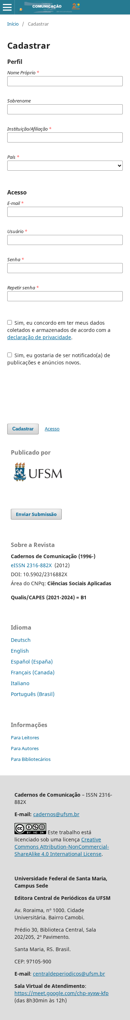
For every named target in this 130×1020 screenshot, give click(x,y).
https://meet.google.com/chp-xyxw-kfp (61, 993)
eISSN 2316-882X (31, 565)
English (20, 650)
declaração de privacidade (39, 337)
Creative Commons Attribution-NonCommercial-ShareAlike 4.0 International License (61, 846)
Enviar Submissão (36, 514)
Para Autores (25, 748)
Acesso (52, 428)
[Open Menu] (7, 7)
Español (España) (32, 661)
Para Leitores (25, 737)
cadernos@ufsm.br (56, 814)
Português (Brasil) (33, 694)
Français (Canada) (33, 672)
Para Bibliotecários (31, 759)
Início (13, 24)
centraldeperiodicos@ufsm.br (69, 973)
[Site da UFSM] (38, 482)
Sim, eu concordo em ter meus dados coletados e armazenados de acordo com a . (58, 330)
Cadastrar (23, 429)
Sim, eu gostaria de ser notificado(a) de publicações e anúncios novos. (58, 359)
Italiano (20, 683)
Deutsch (21, 639)
